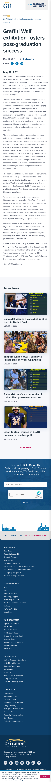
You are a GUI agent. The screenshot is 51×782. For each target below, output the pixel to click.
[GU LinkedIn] (21, 63)
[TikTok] (39, 763)
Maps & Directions (10, 630)
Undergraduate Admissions (14, 709)
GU (4, 15)
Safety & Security (10, 705)
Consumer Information (12, 563)
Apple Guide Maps (10, 645)
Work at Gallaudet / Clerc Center (15, 660)
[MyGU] (5, 763)
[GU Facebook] (17, 63)
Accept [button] (45, 776)
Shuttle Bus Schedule (11, 633)
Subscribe (7, 672)
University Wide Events (12, 666)
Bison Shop (8, 612)
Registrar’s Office (10, 699)
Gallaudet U (28, 58)
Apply (13, 535)
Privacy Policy (18, 780)
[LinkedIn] (33, 763)
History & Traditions (11, 557)
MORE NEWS (25, 447)
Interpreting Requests (12, 599)
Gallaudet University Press (13, 681)
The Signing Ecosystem (12, 572)
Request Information (36, 535)
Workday (7, 606)
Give (21, 535)
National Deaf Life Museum (13, 642)
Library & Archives (10, 593)
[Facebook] (28, 763)
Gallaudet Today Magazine (13, 675)
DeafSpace (8, 648)
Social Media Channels (12, 663)
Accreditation (8, 560)
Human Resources (10, 696)
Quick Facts (8, 551)
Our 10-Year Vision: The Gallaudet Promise (19, 566)
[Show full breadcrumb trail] (8, 16)
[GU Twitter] (12, 63)
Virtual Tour (8, 626)
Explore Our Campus (11, 623)
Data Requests (9, 669)
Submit (25, 502)
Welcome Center (10, 639)
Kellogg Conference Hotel (13, 636)
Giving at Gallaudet (10, 678)
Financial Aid (8, 693)
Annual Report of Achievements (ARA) (17, 569)
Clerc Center (8, 718)
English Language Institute (13, 721)
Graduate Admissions (11, 712)
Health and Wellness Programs (15, 603)
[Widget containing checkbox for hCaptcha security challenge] (25, 494)
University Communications (13, 715)
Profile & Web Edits (10, 609)
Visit (6, 535)
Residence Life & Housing (13, 702)
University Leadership (12, 554)
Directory (7, 587)
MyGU (6, 590)
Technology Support (11, 596)
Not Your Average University (14, 576)
